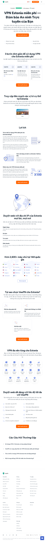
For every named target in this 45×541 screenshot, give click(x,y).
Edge (4, 495)
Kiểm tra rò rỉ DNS (19, 509)
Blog (17, 498)
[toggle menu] (41, 2)
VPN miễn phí (5, 498)
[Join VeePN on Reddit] (13, 535)
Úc (15, 275)
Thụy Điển (28, 272)
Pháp (37, 270)
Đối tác (31, 504)
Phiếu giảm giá (19, 490)
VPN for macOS (6, 481)
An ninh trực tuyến (6, 509)
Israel (37, 267)
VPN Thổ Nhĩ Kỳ (19, 530)
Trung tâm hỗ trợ (33, 479)
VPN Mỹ (17, 523)
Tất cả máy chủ (22, 280)
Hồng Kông (28, 267)
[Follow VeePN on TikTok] (10, 535)
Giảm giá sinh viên (19, 493)
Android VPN (5, 488)
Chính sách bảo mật (34, 486)
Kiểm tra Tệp (18, 516)
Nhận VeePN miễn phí (22, 35)
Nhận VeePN (35, 1)
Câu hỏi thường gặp (33, 483)
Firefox (4, 493)
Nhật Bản (28, 270)
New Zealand (18, 270)
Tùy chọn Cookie (33, 493)
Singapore (6, 272)
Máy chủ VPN (18, 495)
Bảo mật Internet (6, 507)
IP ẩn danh (5, 511)
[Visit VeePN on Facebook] (3, 535)
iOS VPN (4, 486)
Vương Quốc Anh (8, 275)
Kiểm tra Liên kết (19, 514)
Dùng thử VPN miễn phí (20, 488)
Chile (27, 264)
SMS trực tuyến (19, 511)
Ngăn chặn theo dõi (6, 516)
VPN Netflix (5, 521)
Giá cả (17, 486)
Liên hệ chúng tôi (33, 481)
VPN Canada (18, 528)
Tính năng (18, 483)
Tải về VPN (18, 481)
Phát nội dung (5, 504)
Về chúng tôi (32, 495)
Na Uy (5, 270)
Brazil (5, 264)
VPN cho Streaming (6, 519)
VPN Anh (18, 525)
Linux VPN (4, 483)
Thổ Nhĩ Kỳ (17, 272)
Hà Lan (5, 267)
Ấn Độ (37, 275)
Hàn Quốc (17, 267)
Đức (27, 275)
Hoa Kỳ (37, 264)
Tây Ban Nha (39, 272)
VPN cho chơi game (6, 514)
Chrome (4, 490)
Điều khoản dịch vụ (33, 488)
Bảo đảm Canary (33, 490)
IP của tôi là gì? (19, 504)
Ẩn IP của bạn (18, 507)
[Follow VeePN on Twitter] (7, 535)
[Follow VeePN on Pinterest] (16, 535)
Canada (16, 264)
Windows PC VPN (6, 479)
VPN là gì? (18, 479)
